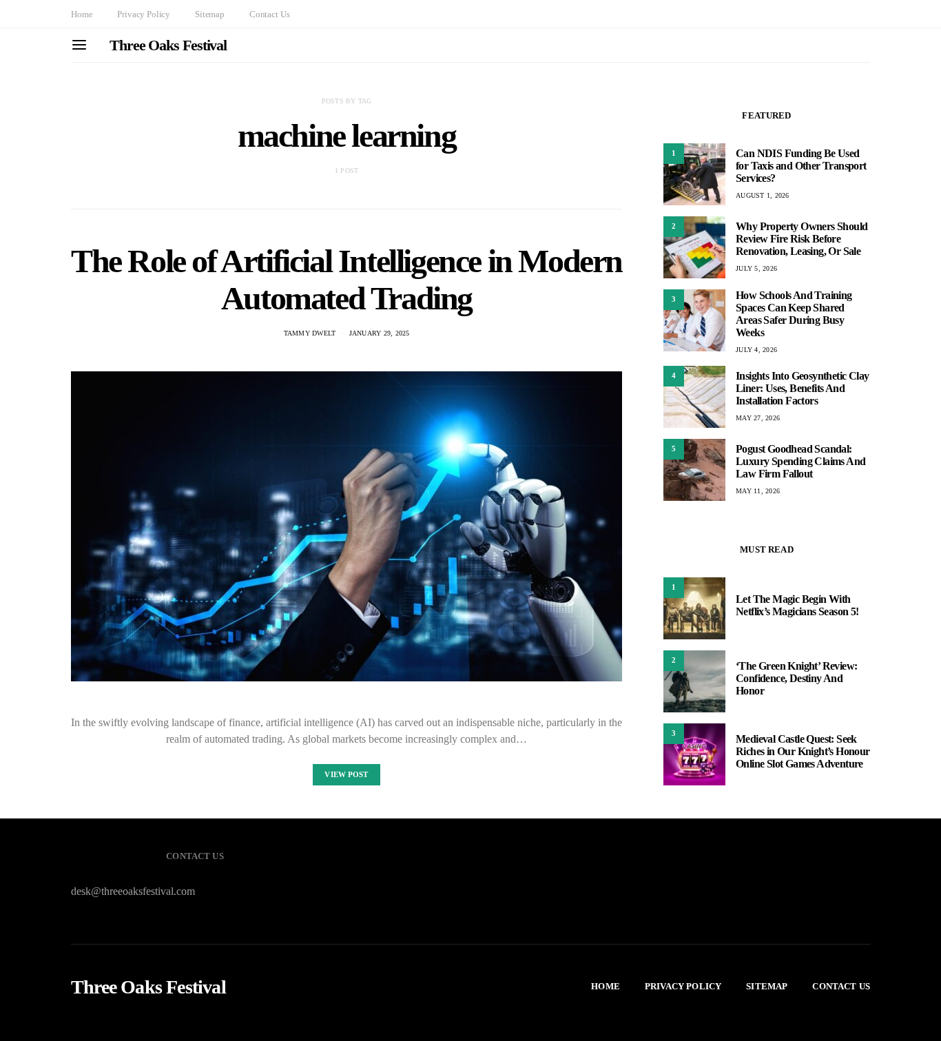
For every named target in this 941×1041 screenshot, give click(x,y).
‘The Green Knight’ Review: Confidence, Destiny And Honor (796, 678)
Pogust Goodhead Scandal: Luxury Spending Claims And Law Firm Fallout (800, 461)
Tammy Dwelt (310, 333)
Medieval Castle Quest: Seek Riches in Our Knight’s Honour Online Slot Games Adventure (803, 751)
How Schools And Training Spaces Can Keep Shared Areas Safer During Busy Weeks (794, 313)
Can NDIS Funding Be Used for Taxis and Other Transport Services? (801, 165)
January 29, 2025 (379, 333)
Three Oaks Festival (168, 45)
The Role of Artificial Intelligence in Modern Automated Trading (346, 279)
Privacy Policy (143, 14)
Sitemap (210, 14)
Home (81, 14)
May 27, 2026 (758, 418)
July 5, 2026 (756, 268)
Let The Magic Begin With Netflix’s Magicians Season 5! (797, 605)
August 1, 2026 (762, 195)
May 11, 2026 (758, 491)
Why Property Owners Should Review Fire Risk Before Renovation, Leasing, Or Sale (801, 238)
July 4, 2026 (756, 349)
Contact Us (269, 14)
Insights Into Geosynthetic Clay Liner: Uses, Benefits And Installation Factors (802, 388)
